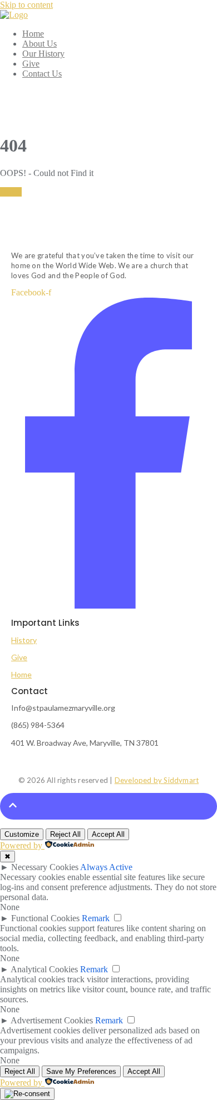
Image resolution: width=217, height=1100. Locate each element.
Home (11, 192)
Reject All (65, 834)
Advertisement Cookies (52, 1020)
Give (19, 657)
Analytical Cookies (44, 969)
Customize (21, 834)
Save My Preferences (81, 1071)
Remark (96, 918)
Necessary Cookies (44, 867)
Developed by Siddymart (157, 780)
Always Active (106, 867)
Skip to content (26, 4)
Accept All (108, 834)
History (24, 640)
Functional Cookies (45, 918)
